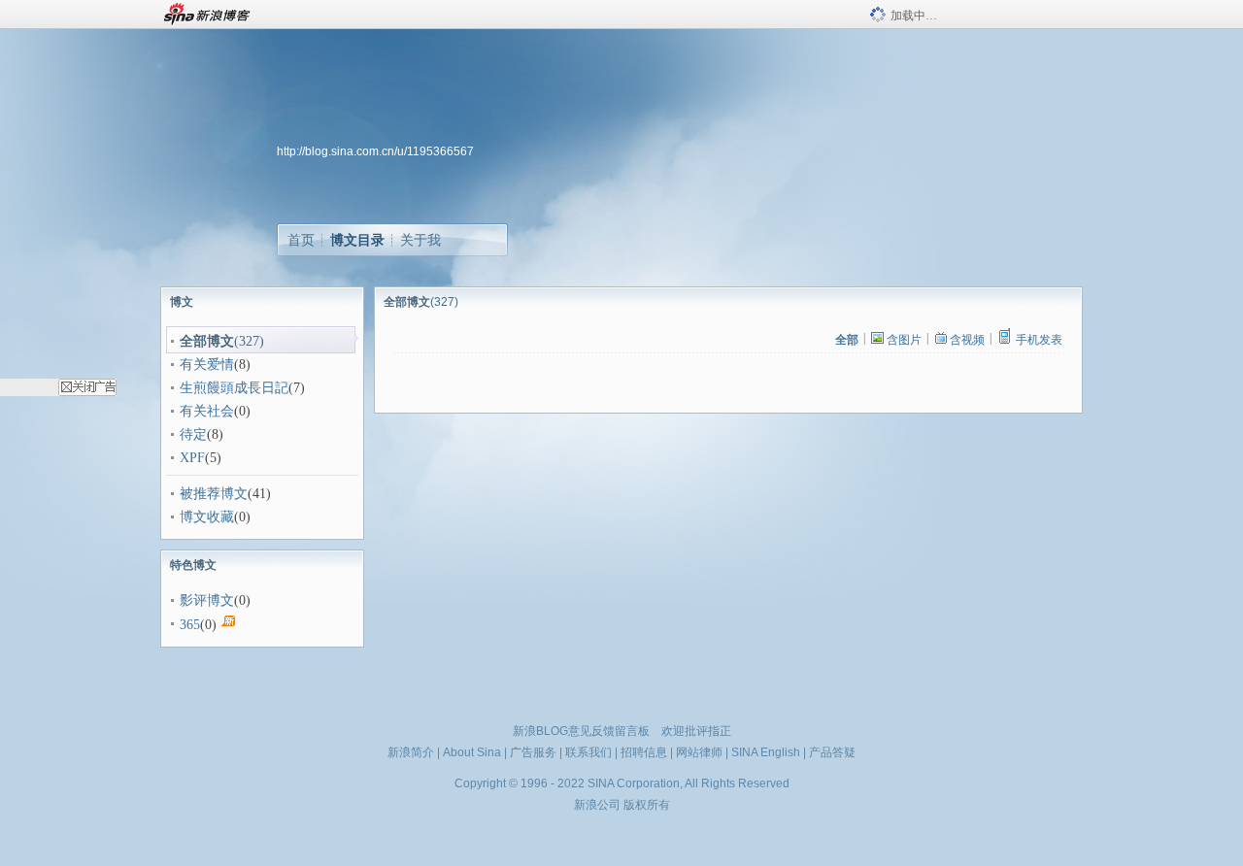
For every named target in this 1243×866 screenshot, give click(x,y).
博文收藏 (207, 517)
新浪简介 (410, 752)
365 (190, 624)
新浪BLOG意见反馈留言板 (581, 731)
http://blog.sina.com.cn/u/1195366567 (375, 151)
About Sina (472, 752)
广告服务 (533, 752)
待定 (193, 434)
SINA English (765, 752)
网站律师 (699, 752)
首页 (301, 240)
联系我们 (588, 752)
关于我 (420, 240)
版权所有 (646, 805)
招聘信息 (644, 752)
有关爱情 (207, 364)
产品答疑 (832, 752)
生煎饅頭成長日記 (234, 388)
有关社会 (207, 411)
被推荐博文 (214, 493)
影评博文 (207, 600)
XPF (192, 457)
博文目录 (357, 240)
